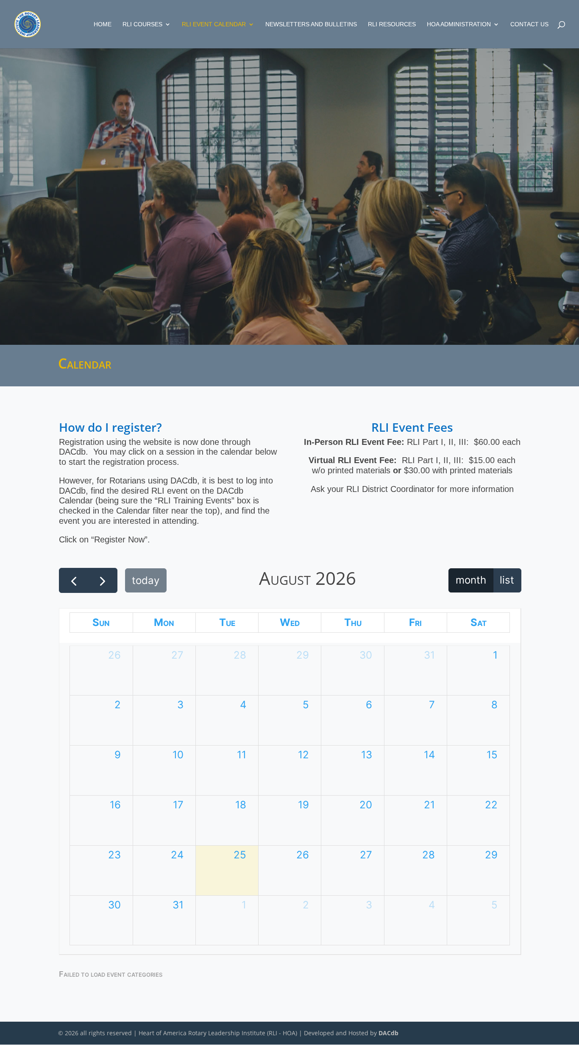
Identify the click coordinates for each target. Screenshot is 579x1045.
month (471, 580)
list (507, 580)
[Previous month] (73, 580)
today (145, 580)
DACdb (388, 1033)
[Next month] (102, 580)
